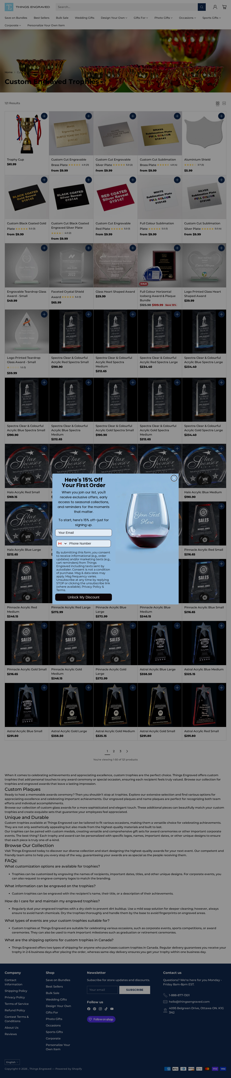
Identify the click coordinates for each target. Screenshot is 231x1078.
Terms (60, 590)
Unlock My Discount (83, 597)
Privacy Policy (91, 586)
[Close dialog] (174, 478)
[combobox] (61, 543)
